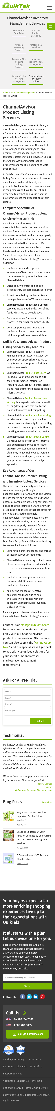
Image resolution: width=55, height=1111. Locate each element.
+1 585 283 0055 (22, 1025)
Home (5, 92)
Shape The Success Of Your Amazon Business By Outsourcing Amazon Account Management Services (34, 838)
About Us (8, 1080)
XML (18, 1087)
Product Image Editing (37, 436)
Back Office (36, 1066)
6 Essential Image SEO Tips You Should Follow (33, 857)
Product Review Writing (38, 415)
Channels (22, 1066)
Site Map (8, 1087)
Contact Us (23, 1080)
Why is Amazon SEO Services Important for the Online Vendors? (31, 816)
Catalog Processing (13, 1059)
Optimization (34, 1059)
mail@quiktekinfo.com (35, 625)
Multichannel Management (23, 92)
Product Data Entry (35, 372)
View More (47, 802)
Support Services (12, 1073)
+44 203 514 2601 (23, 1019)
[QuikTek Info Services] (15, 6)
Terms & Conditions (35, 1087)
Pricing (36, 1080)
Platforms (8, 1066)
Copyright (8, 1094)
